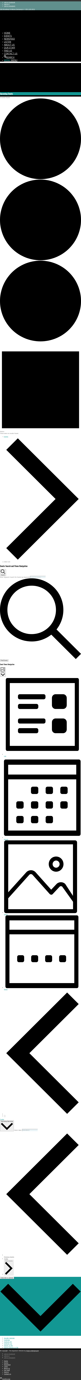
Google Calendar (9, 1338)
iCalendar (7, 1340)
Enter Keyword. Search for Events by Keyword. (15, 577)
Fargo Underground (32, 1351)
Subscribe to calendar (7, 1278)
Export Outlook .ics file (11, 1347)
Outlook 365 (8, 1342)
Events (6, 437)
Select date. (18, 1130)
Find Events (4, 660)
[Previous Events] (42, 1114)
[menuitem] (42, 32)
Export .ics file (8, 1346)
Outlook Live (8, 1344)
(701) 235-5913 (30, 9)
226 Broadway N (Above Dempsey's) (12, 9)
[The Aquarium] (15, 20)
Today (2, 1119)
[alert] (40, 388)
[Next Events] (5, 1116)
